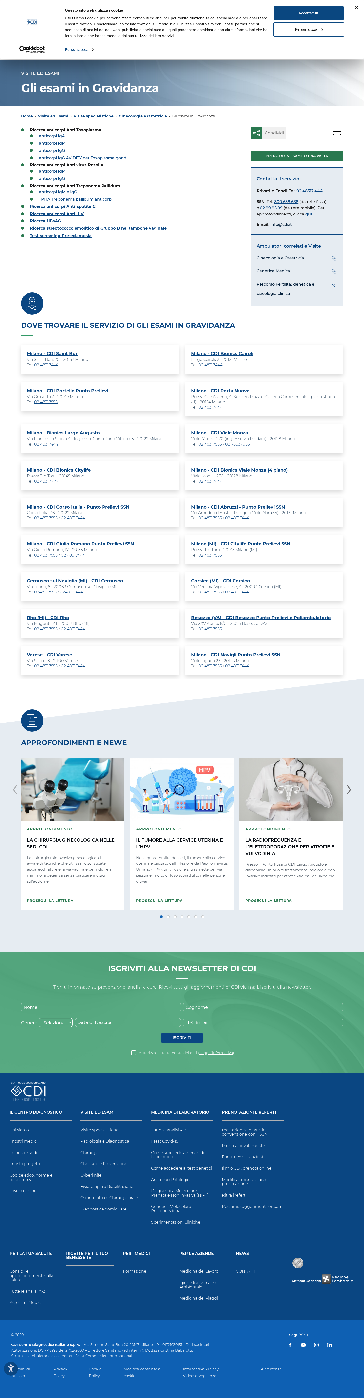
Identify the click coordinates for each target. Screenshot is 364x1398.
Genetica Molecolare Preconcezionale (171, 1208)
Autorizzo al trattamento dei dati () (186, 1053)
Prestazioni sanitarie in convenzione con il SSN (245, 1132)
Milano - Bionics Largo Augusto (63, 433)
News (242, 1254)
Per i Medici (136, 1254)
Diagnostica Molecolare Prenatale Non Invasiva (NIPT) (179, 1193)
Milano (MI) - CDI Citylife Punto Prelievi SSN (240, 544)
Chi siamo (19, 1130)
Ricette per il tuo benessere (87, 1256)
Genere (29, 1023)
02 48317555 (46, 402)
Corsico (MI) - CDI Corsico (220, 581)
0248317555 (45, 592)
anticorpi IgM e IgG (58, 192)
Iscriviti (182, 1037)
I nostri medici (24, 1141)
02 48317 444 (46, 481)
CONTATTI (245, 1271)
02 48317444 (46, 365)
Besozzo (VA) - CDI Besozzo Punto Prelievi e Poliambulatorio (261, 617)
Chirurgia (89, 1152)
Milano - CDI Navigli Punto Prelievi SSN (236, 655)
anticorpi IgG (52, 150)
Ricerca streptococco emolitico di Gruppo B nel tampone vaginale (98, 228)
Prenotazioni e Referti (249, 1112)
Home (27, 116)
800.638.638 (286, 201)
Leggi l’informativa (216, 1053)
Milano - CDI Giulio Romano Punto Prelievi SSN (80, 544)
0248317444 (71, 592)
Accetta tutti (308, 13)
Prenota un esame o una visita (297, 156)
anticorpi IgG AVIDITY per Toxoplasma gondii (83, 158)
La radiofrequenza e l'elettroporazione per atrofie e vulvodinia (289, 846)
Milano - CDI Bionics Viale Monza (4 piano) (239, 470)
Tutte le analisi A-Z (169, 1130)
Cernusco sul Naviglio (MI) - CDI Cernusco (75, 581)
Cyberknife (91, 1175)
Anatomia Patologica (171, 1179)
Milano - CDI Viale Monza (219, 433)
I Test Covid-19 (165, 1141)
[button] (161, 916)
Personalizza (76, 49)
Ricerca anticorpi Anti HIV (57, 214)
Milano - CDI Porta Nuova (220, 391)
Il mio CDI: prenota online (247, 1168)
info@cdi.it (281, 224)
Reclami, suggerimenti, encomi (253, 1206)
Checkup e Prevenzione (103, 1163)
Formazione (134, 1271)
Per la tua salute (31, 1254)
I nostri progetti (25, 1163)
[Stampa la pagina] (337, 133)
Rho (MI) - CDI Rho (48, 617)
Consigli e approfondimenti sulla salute (31, 1275)
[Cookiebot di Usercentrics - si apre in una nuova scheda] (32, 49)
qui (308, 214)
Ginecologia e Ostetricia (143, 116)
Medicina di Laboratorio (180, 1112)
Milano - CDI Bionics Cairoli (222, 353)
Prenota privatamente (243, 1145)
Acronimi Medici (26, 1302)
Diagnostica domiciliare (103, 1209)
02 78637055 (237, 444)
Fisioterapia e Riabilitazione (106, 1186)
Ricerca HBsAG (45, 221)
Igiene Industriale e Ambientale (198, 1285)
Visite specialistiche (94, 116)
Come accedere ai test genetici (181, 1168)
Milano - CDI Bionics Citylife (59, 470)
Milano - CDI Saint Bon (52, 353)
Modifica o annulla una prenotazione (244, 1181)
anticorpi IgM (52, 143)
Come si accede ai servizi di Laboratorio (177, 1154)
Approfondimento (50, 829)
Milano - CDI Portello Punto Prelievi (67, 391)
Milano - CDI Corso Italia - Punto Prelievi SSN (78, 507)
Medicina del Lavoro (198, 1271)
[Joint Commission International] (297, 1263)
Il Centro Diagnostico (36, 1112)
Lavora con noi (24, 1190)
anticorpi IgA (52, 136)
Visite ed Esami (53, 116)
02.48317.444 (309, 191)
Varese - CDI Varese (49, 655)
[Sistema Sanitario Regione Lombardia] (322, 1279)
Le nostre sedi (23, 1152)
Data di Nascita (94, 1022)
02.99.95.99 (271, 208)
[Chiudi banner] (356, 7)
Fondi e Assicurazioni (242, 1157)
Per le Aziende (196, 1254)
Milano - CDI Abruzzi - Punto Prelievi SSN (238, 507)
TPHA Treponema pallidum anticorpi (76, 199)
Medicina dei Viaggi (198, 1298)
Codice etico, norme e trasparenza (31, 1177)
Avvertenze (271, 1369)
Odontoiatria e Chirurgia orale (109, 1197)
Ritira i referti (234, 1195)
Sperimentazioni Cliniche (175, 1222)
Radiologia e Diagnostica (104, 1141)
